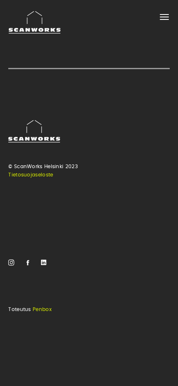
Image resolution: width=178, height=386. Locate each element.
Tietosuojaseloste (30, 174)
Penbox (42, 309)
